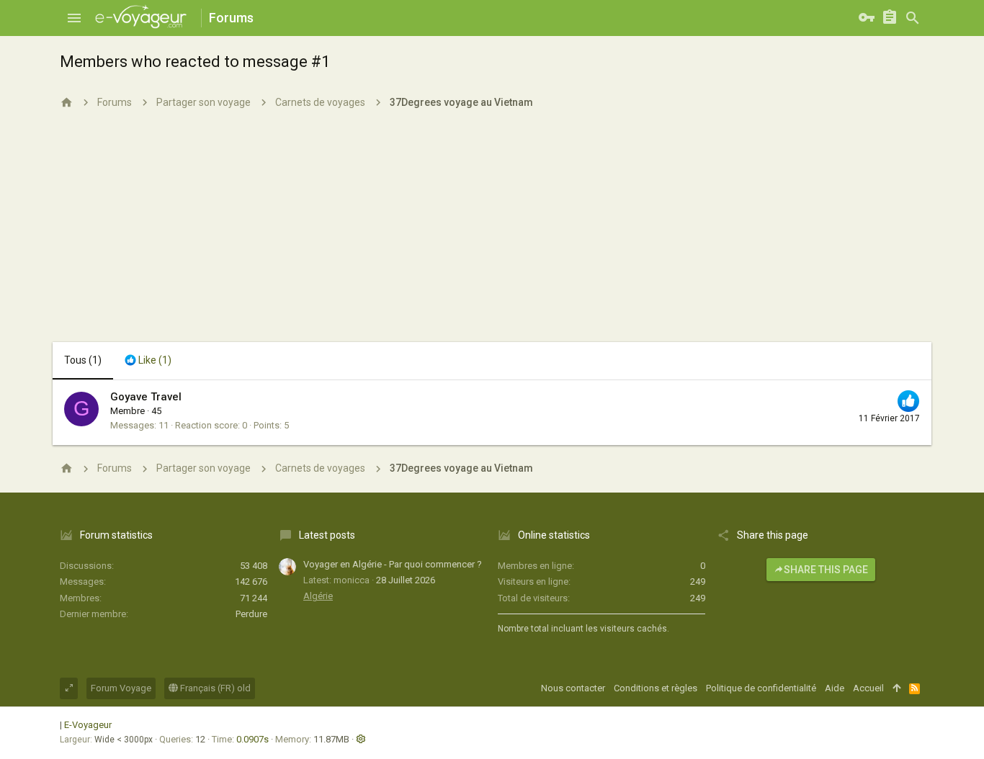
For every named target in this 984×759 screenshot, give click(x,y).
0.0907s (252, 739)
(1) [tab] (83, 360)
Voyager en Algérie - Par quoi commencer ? (392, 564)
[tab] (148, 361)
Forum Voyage (121, 688)
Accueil (868, 688)
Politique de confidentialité (761, 688)
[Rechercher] (912, 18)
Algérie (318, 595)
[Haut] (896, 688)
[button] (74, 18)
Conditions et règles (655, 688)
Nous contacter (573, 688)
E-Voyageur (88, 724)
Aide (834, 688)
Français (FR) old (214, 688)
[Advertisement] (492, 234)
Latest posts (327, 535)
